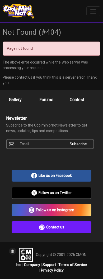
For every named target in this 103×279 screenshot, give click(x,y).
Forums (46, 99)
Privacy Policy (52, 270)
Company (32, 265)
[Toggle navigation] (93, 11)
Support (50, 265)
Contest (77, 99)
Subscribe (78, 144)
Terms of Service (72, 265)
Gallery (15, 99)
